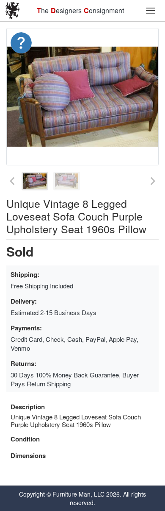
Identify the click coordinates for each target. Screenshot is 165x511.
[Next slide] (152, 181)
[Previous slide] (12, 181)
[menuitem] (35, 181)
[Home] (12, 10)
